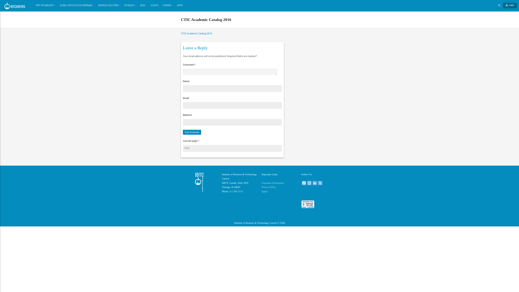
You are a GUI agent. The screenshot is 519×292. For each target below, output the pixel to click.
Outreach (129, 5)
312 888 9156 (236, 191)
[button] (319, 195)
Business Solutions (108, 5)
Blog (143, 5)
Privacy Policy (269, 187)
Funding (167, 5)
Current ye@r (191, 141)
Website (187, 115)
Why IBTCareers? (45, 5)
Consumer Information (273, 183)
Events (155, 5)
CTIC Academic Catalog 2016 (206, 19)
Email (186, 98)
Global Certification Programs (76, 5)
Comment (189, 64)
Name (186, 81)
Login (509, 5)
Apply (180, 5)
